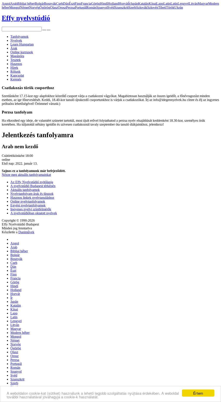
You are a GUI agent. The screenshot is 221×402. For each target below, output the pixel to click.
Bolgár (39, 3)
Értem (198, 393)
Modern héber (20, 332)
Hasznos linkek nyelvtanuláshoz (32, 197)
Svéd (110, 7)
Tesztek (15, 60)
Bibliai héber (26, 3)
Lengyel (183, 3)
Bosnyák (50, 3)
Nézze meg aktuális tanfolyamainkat (26, 175)
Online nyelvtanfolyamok (27, 201)
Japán (134, 3)
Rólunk (15, 71)
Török (170, 7)
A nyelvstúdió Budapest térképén (32, 186)
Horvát (123, 3)
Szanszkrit (121, 7)
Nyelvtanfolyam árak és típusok (32, 193)
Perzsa (70, 7)
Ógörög (44, 7)
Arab (13, 3)
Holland (113, 3)
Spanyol (101, 7)
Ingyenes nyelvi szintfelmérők (30, 209)
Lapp (159, 3)
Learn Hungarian (22, 44)
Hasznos (16, 64)
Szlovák (141, 7)
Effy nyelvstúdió (26, 18)
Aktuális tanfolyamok (25, 190)
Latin (166, 3)
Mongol (14, 7)
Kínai (152, 3)
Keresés (15, 79)
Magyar (203, 3)
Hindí (104, 3)
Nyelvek (16, 40)
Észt (72, 3)
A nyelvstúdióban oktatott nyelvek (33, 213)
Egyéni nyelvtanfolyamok (28, 205)
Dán (66, 3)
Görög (95, 3)
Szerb (132, 7)
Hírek (14, 67)
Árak (13, 48)
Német (24, 7)
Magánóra (17, 56)
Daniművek (26, 232)
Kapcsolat (17, 75)
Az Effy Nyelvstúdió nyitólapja (31, 182)
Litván (193, 3)
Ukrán (178, 7)
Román (91, 7)
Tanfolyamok (19, 36)
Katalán (143, 3)
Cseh (59, 3)
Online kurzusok (21, 52)
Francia (86, 3)
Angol (6, 3)
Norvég (34, 7)
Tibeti (162, 7)
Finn (78, 3)
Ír (129, 3)
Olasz (54, 7)
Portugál (80, 7)
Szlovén (152, 7)
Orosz (62, 7)
